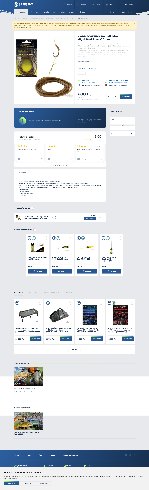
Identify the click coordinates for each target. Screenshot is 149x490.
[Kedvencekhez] (130, 36)
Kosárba (127, 96)
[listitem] (28, 379)
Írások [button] (54, 12)
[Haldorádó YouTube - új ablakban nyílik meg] (126, 455)
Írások (41, 455)
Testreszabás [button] (43, 483)
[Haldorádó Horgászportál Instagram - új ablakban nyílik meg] (134, 455)
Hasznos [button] (71, 12)
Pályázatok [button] (82, 12)
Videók (46, 12)
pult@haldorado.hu (21, 27)
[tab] (18, 293)
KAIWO (38, 12)
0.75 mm (81, 73)
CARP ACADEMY (127, 120)
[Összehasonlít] (126, 36)
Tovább (74, 349)
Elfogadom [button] (11, 483)
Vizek (63, 12)
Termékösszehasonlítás (70, 455)
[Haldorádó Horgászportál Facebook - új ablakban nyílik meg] (130, 455)
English (132, 12)
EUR (123, 12)
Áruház (16, 455)
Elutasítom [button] (27, 483)
